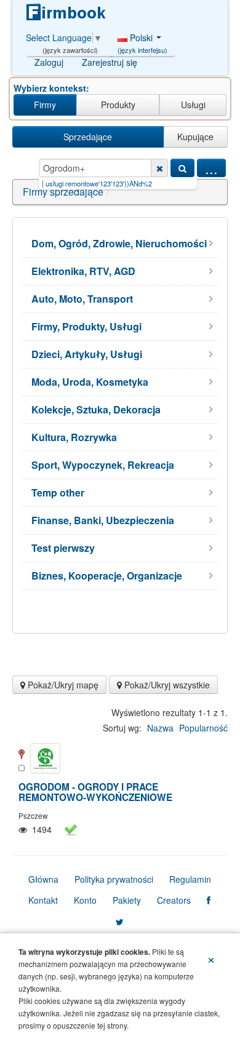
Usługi (193, 104)
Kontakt (43, 900)
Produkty (118, 104)
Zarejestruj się (109, 62)
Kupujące (195, 136)
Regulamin (190, 879)
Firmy (45, 104)
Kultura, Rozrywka (74, 437)
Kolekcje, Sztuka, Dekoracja (96, 409)
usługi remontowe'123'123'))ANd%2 (87, 183)
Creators (174, 900)
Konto (85, 900)
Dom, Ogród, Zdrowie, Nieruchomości (119, 243)
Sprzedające (87, 136)
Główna (43, 879)
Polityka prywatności (113, 879)
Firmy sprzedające (63, 192)
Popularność (203, 728)
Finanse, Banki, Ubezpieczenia (102, 520)
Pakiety (127, 900)
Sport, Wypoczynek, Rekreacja (102, 465)
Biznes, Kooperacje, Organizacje (106, 575)
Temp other (57, 492)
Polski (142, 40)
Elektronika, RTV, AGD (83, 271)
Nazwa (160, 728)
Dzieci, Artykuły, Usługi (86, 354)
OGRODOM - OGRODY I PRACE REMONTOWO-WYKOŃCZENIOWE (95, 792)
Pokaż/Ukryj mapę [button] (61, 685)
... (211, 168)
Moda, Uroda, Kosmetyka (89, 382)
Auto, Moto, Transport (82, 299)
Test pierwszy (63, 548)
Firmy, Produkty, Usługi (86, 326)
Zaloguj (48, 62)
